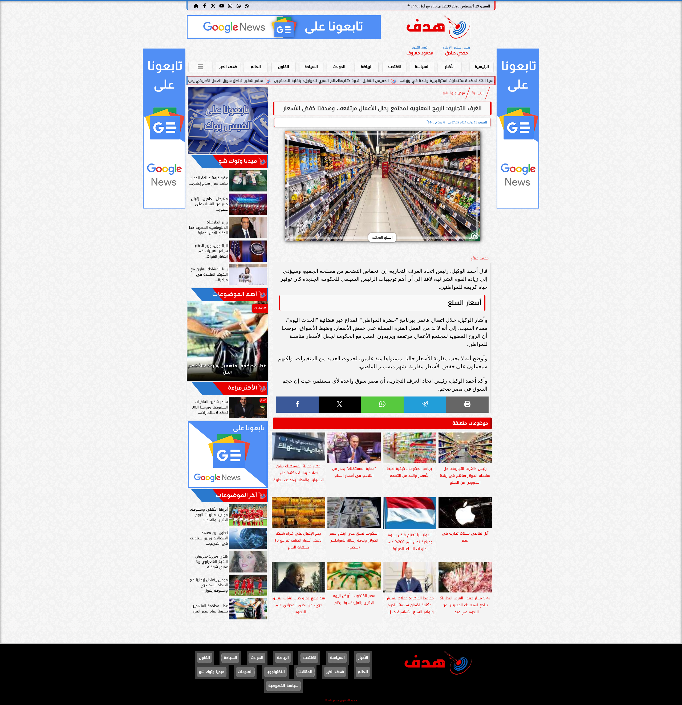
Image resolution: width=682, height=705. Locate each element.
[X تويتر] (213, 5)
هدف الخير (228, 66)
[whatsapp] (382, 404)
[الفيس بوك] (204, 5)
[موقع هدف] (438, 28)
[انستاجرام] (230, 5)
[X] (340, 404)
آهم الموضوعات (234, 294)
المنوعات (245, 671)
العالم (256, 66)
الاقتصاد (394, 66)
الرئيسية (482, 66)
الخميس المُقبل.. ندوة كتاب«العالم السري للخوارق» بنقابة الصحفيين (387, 80)
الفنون (283, 66)
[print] (467, 404)
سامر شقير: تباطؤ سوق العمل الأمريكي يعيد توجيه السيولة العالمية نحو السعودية (248, 80)
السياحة (311, 66)
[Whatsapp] (238, 5)
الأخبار (449, 66)
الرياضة (366, 66)
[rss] (247, 5)
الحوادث (339, 66)
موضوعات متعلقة (470, 423)
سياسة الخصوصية (283, 685)
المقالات (305, 671)
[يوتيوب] (221, 5)
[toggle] (200, 66)
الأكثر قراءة (242, 388)
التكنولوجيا (275, 671)
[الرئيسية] (196, 5)
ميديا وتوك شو (454, 93)
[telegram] (425, 404)
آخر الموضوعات (236, 495)
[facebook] (297, 404)
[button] (198, 343)
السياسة (422, 66)
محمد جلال (479, 258)
